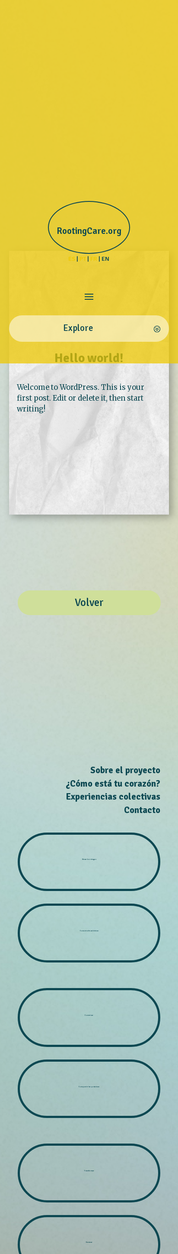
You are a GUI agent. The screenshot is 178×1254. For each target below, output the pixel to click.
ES (71, 258)
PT (82, 258)
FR (93, 258)
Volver (89, 602)
